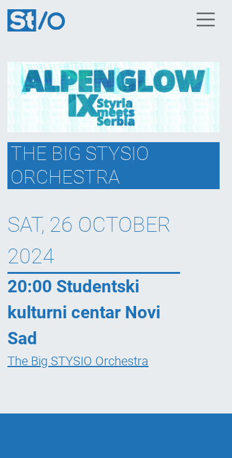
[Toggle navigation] (206, 20)
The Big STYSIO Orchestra (77, 361)
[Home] (41, 19)
